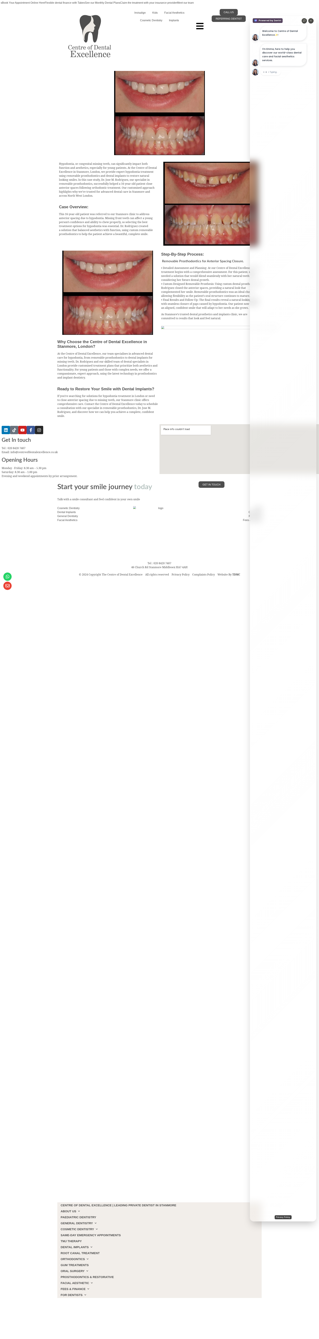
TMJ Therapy (71, 1241)
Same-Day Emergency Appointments (91, 1235)
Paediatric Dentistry (78, 1217)
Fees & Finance (73, 1289)
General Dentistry (77, 1223)
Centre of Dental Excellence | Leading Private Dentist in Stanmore (118, 1205)
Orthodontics (73, 1259)
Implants (174, 20)
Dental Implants (75, 1247)
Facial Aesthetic (75, 1283)
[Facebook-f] (31, 430)
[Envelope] (7, 586)
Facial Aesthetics (174, 12)
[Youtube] (22, 430)
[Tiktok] (14, 430)
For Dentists (72, 1295)
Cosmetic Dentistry (151, 20)
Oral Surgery (73, 1271)
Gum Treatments (75, 1265)
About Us (68, 1211)
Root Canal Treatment (80, 1253)
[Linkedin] (6, 430)
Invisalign (140, 12)
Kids (155, 12)
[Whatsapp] (7, 577)
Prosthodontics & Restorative (87, 1277)
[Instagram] (39, 430)
